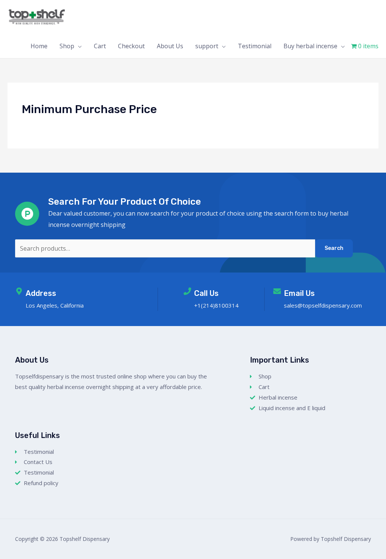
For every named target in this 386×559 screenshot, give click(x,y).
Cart (100, 46)
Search (334, 248)
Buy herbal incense (310, 46)
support (206, 46)
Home (39, 46)
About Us (170, 46)
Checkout (131, 46)
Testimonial (254, 46)
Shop (67, 46)
